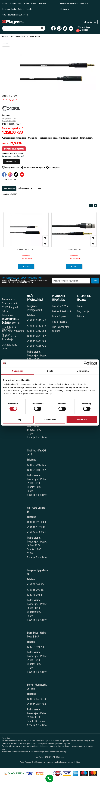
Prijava (80, 316)
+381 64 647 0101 (36, 532)
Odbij (18, 420)
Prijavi (95, 281)
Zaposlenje (42, 3)
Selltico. (77, 762)
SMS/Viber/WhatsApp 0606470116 (15, 15)
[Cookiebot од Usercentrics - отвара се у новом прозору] (85, 363)
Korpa (80, 306)
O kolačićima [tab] (83, 371)
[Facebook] (53, 28)
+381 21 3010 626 (36, 464)
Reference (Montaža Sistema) (13, 9)
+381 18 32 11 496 (36, 522)
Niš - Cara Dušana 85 (36, 509)
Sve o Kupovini (59, 316)
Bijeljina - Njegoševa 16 (37, 572)
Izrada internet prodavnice (63, 762)
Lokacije (26, 3)
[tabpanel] (50, 194)
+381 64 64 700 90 (36, 699)
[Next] (95, 205)
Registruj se (65, 9)
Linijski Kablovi (35, 36)
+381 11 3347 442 (36, 320)
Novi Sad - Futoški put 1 (36, 452)
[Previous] (91, 205)
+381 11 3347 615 (36, 325)
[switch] (37, 409)
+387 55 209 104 (36, 584)
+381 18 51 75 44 (36, 527)
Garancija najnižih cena (10, 346)
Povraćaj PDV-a (60, 306)
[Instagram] (59, 28)
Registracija (83, 311)
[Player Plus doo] (13, 21)
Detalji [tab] (50, 371)
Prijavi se (83, 3)
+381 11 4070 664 (36, 704)
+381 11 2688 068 (36, 341)
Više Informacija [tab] (25, 188)
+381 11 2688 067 (36, 336)
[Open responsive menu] (95, 22)
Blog (19, 3)
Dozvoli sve (81, 420)
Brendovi (13, 3)
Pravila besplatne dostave (60, 328)
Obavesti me (11, 162)
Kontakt (29, 9)
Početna (5, 36)
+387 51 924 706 (36, 647)
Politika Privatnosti (61, 311)
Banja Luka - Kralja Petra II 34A (36, 634)
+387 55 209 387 (36, 589)
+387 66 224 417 (36, 594)
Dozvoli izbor (50, 420)
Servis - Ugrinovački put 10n (37, 686)
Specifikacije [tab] (9, 188)
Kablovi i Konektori (18, 36)
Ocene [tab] (38, 188)
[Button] (42, 28)
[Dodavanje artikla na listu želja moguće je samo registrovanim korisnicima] (45, 238)
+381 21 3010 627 (36, 470)
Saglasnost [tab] (17, 371)
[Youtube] (71, 28)
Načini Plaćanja (59, 321)
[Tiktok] (65, 28)
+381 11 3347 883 (36, 330)
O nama (33, 3)
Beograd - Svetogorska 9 (34, 308)
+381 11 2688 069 (36, 346)
